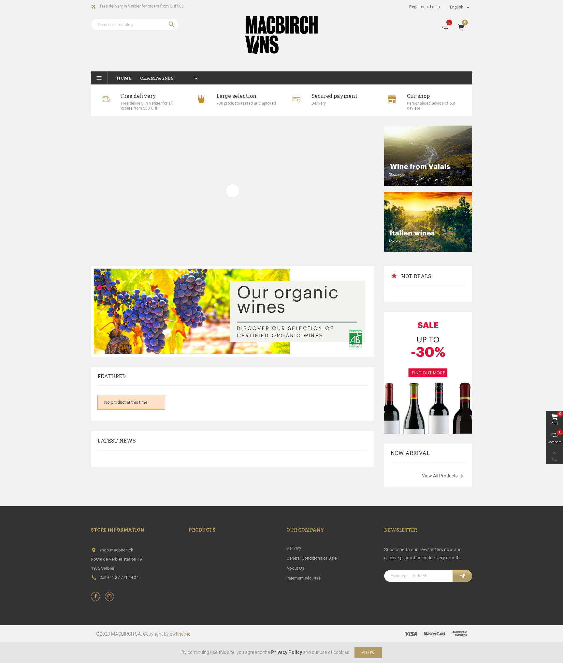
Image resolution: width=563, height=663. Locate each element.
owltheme (180, 634)
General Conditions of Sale (311, 558)
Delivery (293, 548)
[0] (445, 28)
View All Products (444, 476)
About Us (295, 568)
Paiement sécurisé (303, 578)
